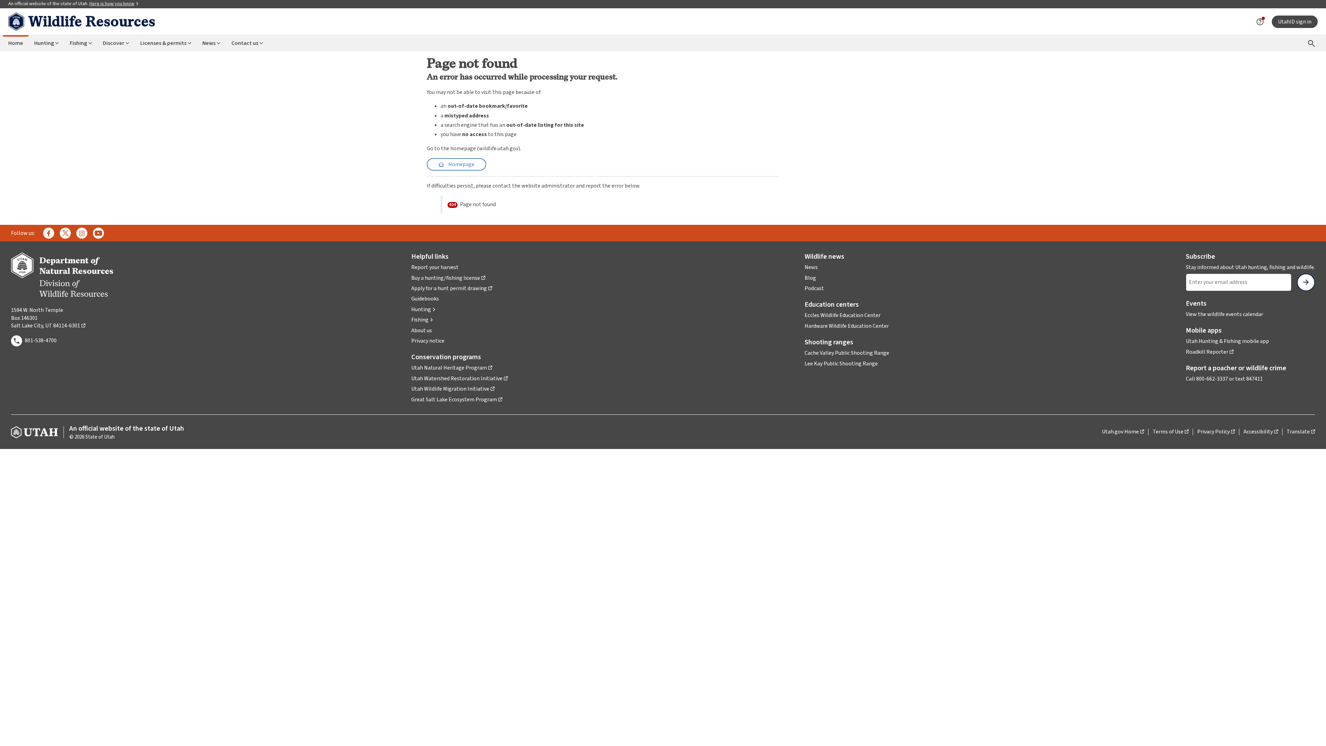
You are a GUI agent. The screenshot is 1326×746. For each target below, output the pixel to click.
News (208, 43)
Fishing (78, 43)
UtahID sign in (1294, 22)
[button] (423, 309)
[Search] (1311, 43)
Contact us (244, 43)
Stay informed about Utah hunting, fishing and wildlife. (1250, 267)
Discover (113, 43)
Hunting (44, 43)
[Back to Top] (1312, 732)
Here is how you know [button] (114, 3)
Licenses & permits (163, 43)
